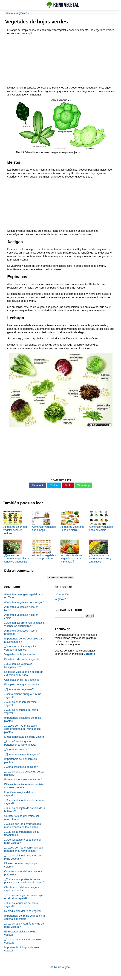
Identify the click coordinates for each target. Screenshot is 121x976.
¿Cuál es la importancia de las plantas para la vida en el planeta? (24, 881)
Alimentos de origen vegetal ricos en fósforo (15, 530)
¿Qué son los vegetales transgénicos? (18, 665)
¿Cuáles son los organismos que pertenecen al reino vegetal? (23, 849)
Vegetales (21, 13)
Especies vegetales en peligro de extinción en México (23, 673)
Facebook (37, 485)
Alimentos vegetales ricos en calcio (101, 528)
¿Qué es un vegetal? (16, 749)
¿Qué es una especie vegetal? (22, 754)
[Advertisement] (60, 60)
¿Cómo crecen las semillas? (21, 766)
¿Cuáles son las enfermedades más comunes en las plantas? (22, 825)
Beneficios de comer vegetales (22, 659)
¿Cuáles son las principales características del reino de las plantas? (22, 729)
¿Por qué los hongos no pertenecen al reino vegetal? (20, 743)
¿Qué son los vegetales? (19, 689)
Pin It (68, 485)
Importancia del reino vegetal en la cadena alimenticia (24, 917)
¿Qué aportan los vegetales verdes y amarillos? (100, 558)
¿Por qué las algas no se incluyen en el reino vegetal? (24, 897)
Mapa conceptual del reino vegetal (24, 736)
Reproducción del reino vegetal (22, 910)
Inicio (9, 13)
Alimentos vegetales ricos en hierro (72, 528)
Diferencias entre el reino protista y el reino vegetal (23, 786)
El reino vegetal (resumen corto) (23, 779)
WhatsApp (83, 485)
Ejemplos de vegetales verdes (22, 684)
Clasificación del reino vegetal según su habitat (22, 889)
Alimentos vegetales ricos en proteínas (44, 557)
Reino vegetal (62, 967)
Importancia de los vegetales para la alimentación (71, 558)
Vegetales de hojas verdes (19, 654)
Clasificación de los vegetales (21, 679)
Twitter (54, 485)
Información (62, 594)
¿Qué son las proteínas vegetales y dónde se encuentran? (16, 558)
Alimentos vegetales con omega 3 (44, 528)
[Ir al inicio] (63, 8)
